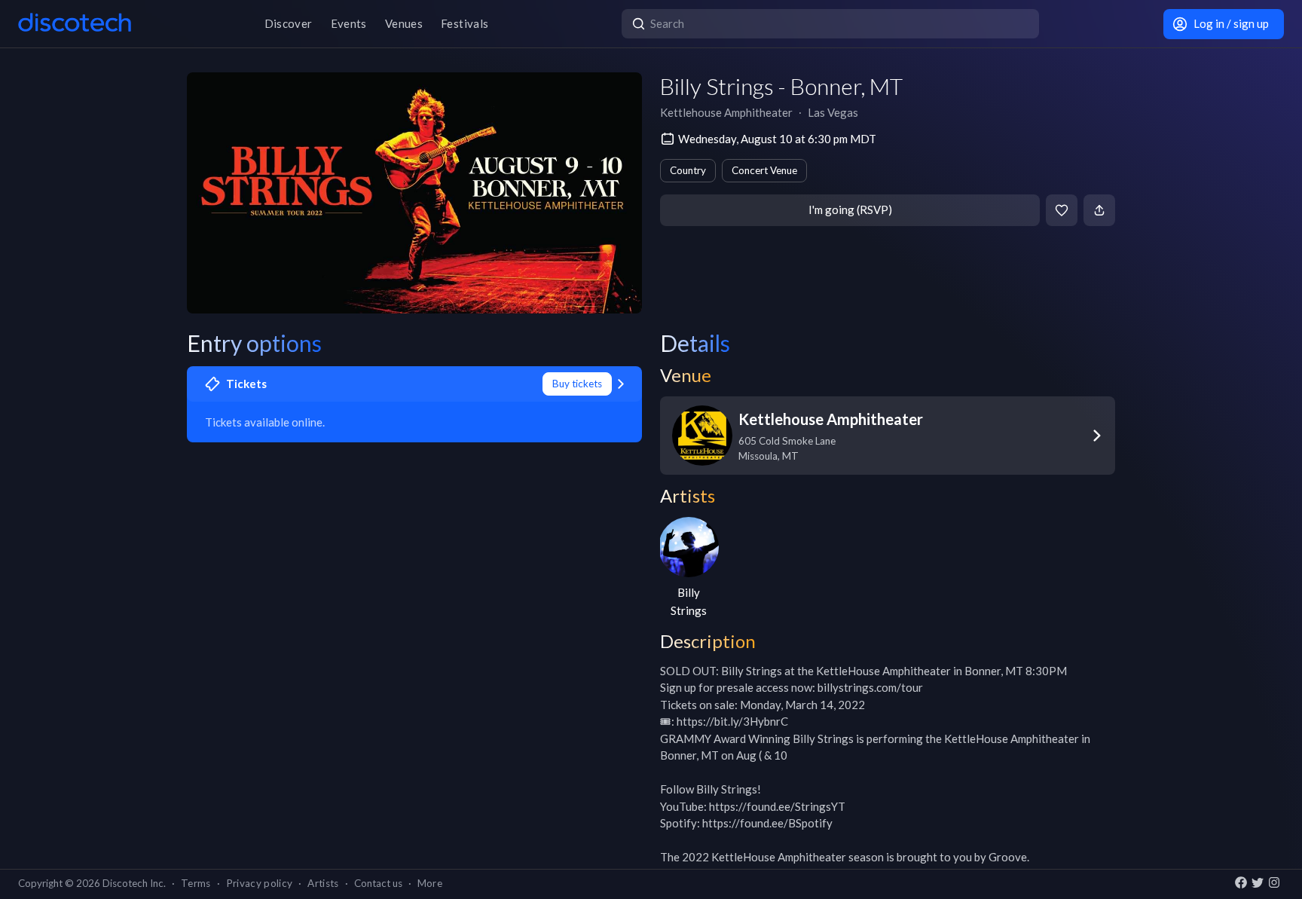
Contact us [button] (378, 883)
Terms (196, 883)
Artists (322, 883)
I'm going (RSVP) (850, 209)
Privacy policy (259, 883)
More (429, 883)
